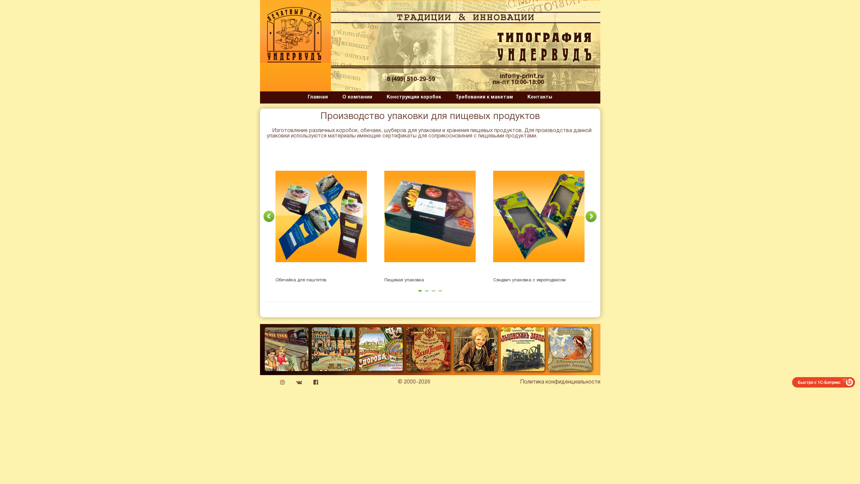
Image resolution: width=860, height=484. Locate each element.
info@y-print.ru (522, 76)
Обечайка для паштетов (300, 280)
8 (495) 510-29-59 (411, 79)
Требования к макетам (484, 97)
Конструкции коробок (414, 97)
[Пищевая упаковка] (430, 216)
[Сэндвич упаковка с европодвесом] (539, 216)
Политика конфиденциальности (560, 382)
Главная (318, 97)
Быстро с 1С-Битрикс (819, 382)
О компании (357, 97)
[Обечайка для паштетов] (321, 216)
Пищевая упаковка (404, 280)
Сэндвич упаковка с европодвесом (529, 280)
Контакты (539, 97)
